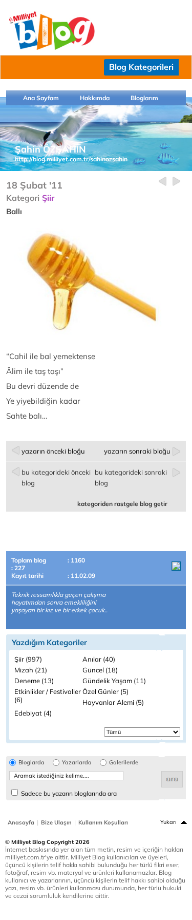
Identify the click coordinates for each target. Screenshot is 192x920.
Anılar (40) (98, 659)
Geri (162, 181)
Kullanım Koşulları (103, 822)
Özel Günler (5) (105, 691)
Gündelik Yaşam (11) (114, 681)
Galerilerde (123, 762)
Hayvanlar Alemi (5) (113, 702)
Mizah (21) (30, 670)
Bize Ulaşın (56, 822)
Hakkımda (95, 98)
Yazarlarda (77, 762)
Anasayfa (21, 822)
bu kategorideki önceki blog (56, 477)
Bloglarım (144, 98)
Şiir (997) (28, 659)
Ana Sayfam (41, 98)
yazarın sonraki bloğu (137, 451)
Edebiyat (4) (33, 713)
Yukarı (168, 821)
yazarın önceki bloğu (53, 451)
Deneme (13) (34, 681)
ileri (176, 181)
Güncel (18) (100, 670)
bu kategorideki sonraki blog (131, 477)
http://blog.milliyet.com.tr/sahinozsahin (71, 159)
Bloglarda (31, 762)
